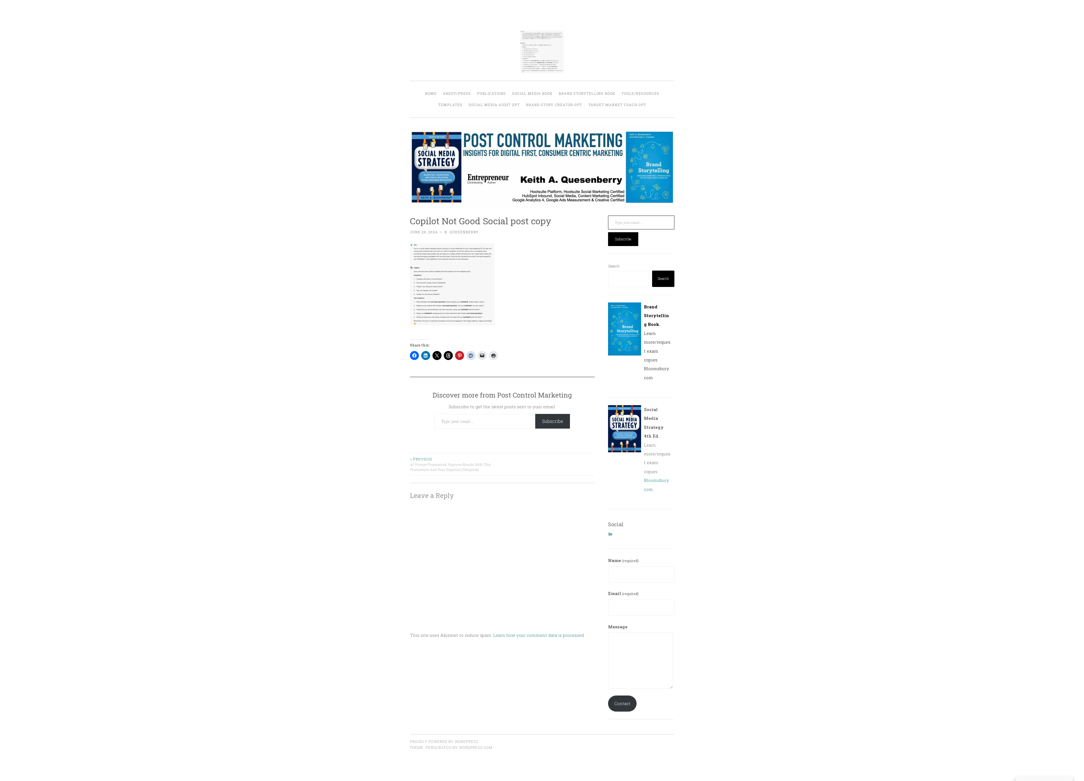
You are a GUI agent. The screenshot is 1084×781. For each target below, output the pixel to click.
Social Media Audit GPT (494, 104)
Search (613, 266)
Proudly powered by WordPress (444, 741)
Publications (491, 93)
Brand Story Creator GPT (554, 104)
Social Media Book (532, 93)
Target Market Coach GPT (617, 104)
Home (431, 93)
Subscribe (552, 421)
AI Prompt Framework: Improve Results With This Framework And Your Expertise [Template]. (450, 464)
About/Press (457, 93)
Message (618, 626)
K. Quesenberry (461, 232)
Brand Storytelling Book (587, 93)
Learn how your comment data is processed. (539, 635)
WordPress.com (475, 747)
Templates (450, 104)
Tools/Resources (640, 93)
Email (623, 593)
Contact (622, 703)
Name (623, 560)
